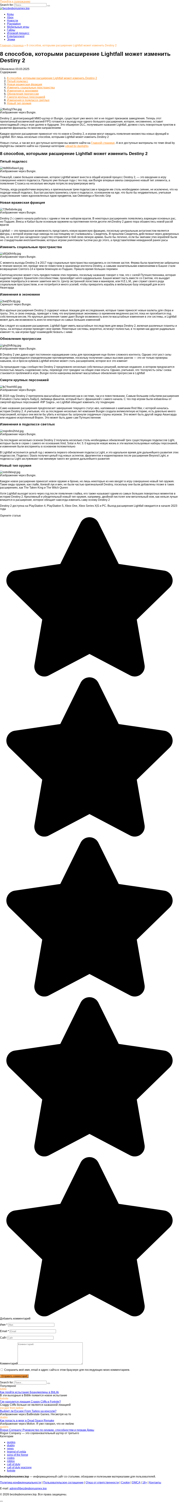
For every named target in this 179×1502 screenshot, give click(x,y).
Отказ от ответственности (102, 1482)
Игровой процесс (18, 33)
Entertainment (15, 36)
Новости (12, 20)
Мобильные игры (18, 26)
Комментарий (9, 1363)
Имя (3, 1324)
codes (11, 1458)
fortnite (11, 1470)
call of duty (13, 1464)
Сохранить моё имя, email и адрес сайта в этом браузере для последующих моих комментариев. (67, 1369)
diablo (11, 1445)
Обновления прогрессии (23, 93)
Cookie (125, 1482)
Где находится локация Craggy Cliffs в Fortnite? (30, 1401)
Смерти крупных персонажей (26, 97)
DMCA (136, 1482)
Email (4, 1331)
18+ (144, 1482)
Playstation (14, 23)
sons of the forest (17, 1454)
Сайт (3, 1337)
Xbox (10, 17)
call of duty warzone (19, 1467)
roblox (11, 1461)
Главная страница (12, 45)
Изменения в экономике (22, 90)
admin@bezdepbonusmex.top (28, 1488)
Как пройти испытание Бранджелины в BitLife (29, 1392)
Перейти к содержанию (15, 1)
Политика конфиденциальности (20, 1482)
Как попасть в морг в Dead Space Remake (27, 1420)
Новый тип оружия (19, 103)
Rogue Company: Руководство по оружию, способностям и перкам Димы (47, 1430)
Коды (10, 14)
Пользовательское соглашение (63, 1482)
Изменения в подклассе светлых (28, 100)
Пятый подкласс (17, 81)
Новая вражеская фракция (24, 84)
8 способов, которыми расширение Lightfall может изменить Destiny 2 (52, 78)
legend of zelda (16, 1451)
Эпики (11, 39)
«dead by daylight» (77, 146)
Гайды (11, 30)
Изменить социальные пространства (31, 87)
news (10, 1448)
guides (11, 1442)
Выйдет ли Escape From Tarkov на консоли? (28, 1411)
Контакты (155, 1482)
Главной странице (103, 142)
